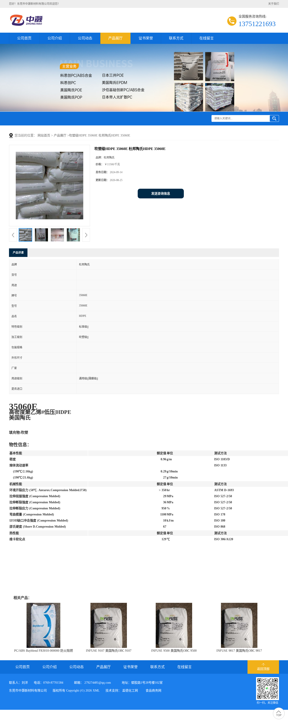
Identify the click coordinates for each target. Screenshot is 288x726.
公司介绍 (54, 38)
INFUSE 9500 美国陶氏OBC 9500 (174, 650)
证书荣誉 (146, 38)
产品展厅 (115, 38)
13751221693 (257, 23)
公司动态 (85, 38)
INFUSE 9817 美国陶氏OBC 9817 (239, 650)
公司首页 (24, 38)
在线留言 (206, 38)
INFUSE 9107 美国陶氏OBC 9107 (108, 650)
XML (96, 690)
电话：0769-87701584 (48, 682)
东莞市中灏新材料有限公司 (28, 690)
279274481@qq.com (97, 682)
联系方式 (176, 38)
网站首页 (44, 135)
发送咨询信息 (160, 193)
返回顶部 (263, 669)
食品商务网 (153, 690)
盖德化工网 (130, 690)
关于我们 (273, 3)
